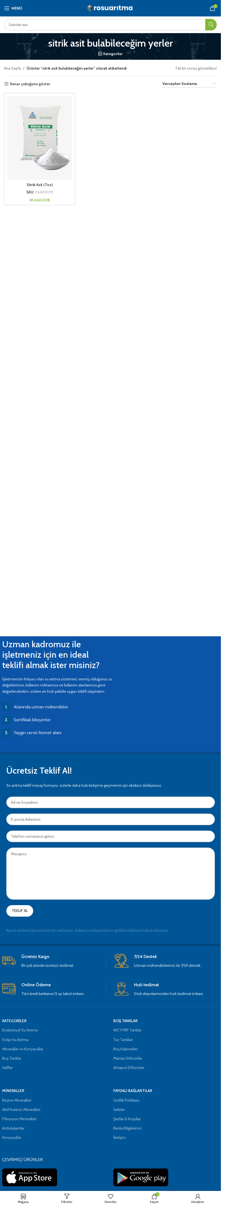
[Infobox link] (54, 961)
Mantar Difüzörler (127, 1058)
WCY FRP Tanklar (127, 1030)
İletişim (119, 1137)
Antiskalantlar (13, 1128)
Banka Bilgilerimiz (127, 1128)
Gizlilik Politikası (126, 1100)
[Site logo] (110, 7)
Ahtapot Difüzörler (128, 1067)
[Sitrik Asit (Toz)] (39, 138)
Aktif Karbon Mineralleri (21, 1109)
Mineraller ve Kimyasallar (22, 1049)
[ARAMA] (211, 24)
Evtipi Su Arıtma (15, 1039)
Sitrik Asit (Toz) (40, 184)
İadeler (119, 1109)
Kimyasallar (11, 1137)
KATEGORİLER (14, 1020)
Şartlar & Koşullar (127, 1118)
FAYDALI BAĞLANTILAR (132, 1090)
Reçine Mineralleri (16, 1100)
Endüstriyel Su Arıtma (20, 1030)
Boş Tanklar (11, 1058)
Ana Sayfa (12, 68)
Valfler (7, 1067)
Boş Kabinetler (125, 1049)
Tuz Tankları (123, 1039)
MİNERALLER (13, 1090)
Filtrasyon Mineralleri (19, 1118)
